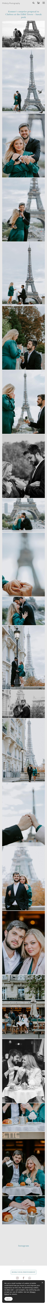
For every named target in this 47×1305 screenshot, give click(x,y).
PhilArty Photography (11, 3)
